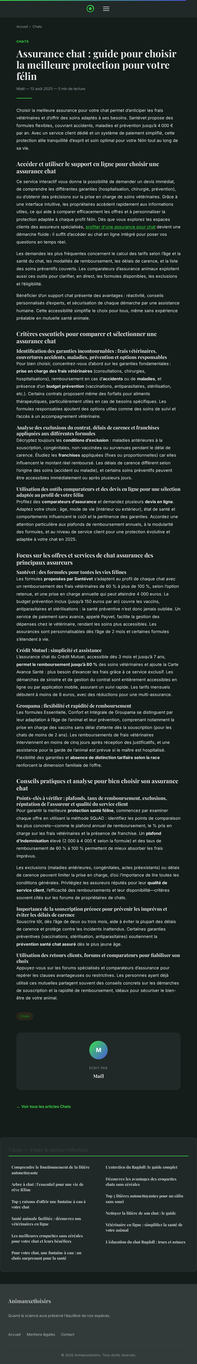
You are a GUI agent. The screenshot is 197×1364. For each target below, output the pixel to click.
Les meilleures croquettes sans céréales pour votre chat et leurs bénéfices (47, 1238)
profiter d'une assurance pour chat (120, 226)
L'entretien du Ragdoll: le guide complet (141, 1167)
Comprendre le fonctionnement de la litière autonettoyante (51, 1169)
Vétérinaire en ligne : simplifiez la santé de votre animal (144, 1227)
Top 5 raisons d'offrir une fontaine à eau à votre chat (49, 1204)
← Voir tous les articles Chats (43, 1106)
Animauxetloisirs (29, 1300)
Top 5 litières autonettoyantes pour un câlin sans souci (144, 1198)
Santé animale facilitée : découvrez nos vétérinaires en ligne (46, 1221)
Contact (67, 1334)
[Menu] (106, 9)
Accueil (22, 26)
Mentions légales (41, 1334)
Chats (37, 26)
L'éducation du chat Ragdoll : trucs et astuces (145, 1241)
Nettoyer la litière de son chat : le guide (141, 1213)
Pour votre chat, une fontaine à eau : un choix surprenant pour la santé (46, 1255)
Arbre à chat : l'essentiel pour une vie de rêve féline (48, 1187)
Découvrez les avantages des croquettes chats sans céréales (141, 1181)
